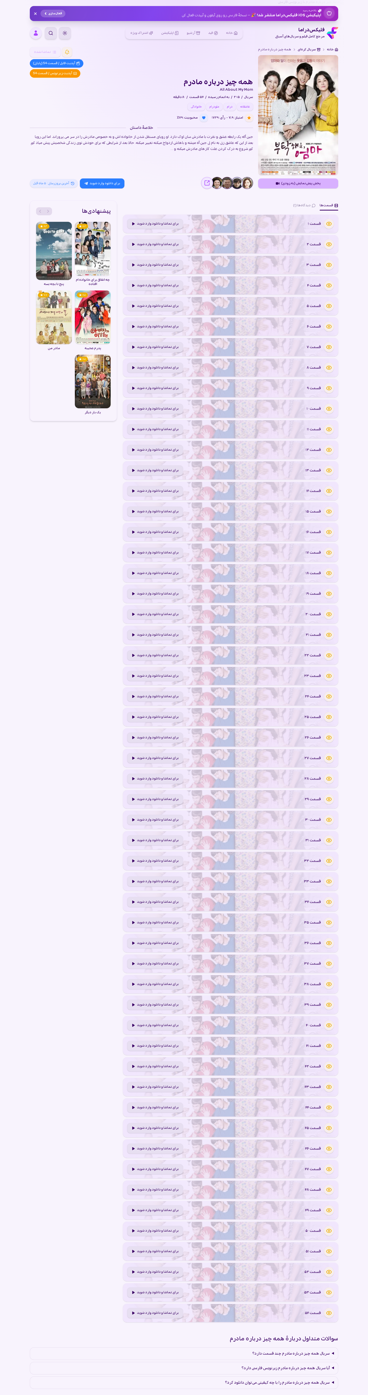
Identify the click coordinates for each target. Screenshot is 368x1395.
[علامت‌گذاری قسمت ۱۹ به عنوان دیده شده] (329, 594)
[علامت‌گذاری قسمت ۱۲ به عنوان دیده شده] (329, 450)
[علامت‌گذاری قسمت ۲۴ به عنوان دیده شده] (329, 696)
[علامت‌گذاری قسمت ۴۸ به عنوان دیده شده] (329, 1190)
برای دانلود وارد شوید (105, 183)
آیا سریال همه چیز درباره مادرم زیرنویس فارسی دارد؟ (286, 1368)
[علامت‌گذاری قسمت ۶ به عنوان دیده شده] (329, 327)
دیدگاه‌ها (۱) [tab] (302, 205)
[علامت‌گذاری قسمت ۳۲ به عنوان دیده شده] (329, 861)
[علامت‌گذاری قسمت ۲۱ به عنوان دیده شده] (329, 635)
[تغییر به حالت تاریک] (65, 33)
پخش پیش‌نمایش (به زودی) (301, 183)
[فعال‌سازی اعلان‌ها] (67, 52)
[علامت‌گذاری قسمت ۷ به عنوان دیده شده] (329, 347)
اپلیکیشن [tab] (167, 33)
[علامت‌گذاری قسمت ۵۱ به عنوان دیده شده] (329, 1251)
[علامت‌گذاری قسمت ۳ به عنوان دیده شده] (329, 265)
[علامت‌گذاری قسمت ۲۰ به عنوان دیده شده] (329, 614)
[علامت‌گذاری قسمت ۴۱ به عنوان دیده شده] (329, 1046)
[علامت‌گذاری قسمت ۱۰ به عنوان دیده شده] (329, 409)
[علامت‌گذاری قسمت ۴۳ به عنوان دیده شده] (329, 1087)
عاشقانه (245, 106)
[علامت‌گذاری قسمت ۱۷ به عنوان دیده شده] (329, 553)
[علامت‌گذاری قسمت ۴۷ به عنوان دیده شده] (329, 1169)
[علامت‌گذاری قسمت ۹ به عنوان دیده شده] (329, 388)
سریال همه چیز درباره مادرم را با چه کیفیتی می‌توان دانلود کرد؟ (277, 1383)
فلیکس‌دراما (300, 33)
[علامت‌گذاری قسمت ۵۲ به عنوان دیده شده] (329, 1272)
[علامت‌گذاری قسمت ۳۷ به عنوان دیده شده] (329, 964)
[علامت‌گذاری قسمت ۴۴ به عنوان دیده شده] (329, 1108)
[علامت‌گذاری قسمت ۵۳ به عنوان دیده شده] (329, 1292)
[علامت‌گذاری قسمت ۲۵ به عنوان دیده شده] (329, 717)
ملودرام (214, 106)
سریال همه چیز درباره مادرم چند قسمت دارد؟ (291, 1354)
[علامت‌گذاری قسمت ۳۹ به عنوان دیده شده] (329, 1005)
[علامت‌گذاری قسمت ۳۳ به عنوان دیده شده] (329, 881)
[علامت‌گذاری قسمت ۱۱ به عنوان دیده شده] (329, 429)
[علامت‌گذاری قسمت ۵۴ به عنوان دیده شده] (329, 1313)
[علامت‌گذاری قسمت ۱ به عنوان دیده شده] (329, 224)
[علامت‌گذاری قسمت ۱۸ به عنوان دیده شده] (329, 573)
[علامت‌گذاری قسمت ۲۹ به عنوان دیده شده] (329, 799)
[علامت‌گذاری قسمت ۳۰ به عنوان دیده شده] (329, 820)
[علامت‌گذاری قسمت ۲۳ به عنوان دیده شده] (329, 676)
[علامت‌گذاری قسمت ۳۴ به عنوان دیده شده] (329, 902)
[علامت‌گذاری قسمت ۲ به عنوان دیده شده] (329, 244)
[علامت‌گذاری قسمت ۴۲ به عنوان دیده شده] (329, 1066)
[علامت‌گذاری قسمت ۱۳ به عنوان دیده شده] (329, 470)
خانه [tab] (229, 33)
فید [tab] (210, 33)
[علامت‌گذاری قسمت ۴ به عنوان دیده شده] (329, 285)
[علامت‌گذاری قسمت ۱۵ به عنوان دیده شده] (329, 512)
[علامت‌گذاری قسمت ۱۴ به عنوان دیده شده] (329, 491)
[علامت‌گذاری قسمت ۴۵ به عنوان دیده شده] (329, 1128)
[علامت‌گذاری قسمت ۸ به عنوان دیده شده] (329, 368)
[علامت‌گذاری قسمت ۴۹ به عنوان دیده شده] (329, 1210)
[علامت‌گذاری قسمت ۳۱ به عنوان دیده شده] (329, 840)
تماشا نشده (42, 52)
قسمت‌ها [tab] (326, 205)
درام (230, 106)
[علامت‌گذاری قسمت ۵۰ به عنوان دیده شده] (329, 1231)
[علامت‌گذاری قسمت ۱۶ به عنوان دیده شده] (329, 532)
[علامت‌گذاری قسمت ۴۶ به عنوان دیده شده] (329, 1149)
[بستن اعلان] (35, 13)
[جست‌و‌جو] (51, 33)
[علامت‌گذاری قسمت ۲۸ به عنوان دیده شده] (329, 779)
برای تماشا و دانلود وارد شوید (158, 224)
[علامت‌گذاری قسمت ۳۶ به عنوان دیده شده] (329, 943)
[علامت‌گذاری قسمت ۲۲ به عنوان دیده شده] (329, 655)
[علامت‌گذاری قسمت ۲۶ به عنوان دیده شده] (329, 738)
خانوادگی (196, 106)
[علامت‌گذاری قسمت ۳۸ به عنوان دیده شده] (329, 984)
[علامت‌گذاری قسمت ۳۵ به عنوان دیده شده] (329, 923)
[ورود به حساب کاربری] (36, 33)
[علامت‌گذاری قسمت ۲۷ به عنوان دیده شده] (329, 758)
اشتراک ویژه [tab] (139, 33)
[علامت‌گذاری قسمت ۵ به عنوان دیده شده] (329, 306)
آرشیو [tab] (191, 33)
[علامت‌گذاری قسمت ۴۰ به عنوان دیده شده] (329, 1025)
